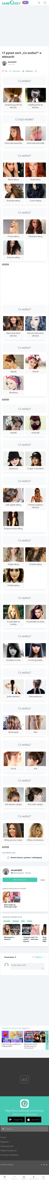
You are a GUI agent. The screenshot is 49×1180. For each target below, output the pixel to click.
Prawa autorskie (6, 1146)
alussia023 (12, 62)
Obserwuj (16, 71)
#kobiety (16, 921)
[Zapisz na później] (36, 71)
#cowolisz (7, 921)
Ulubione (29, 71)
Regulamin (4, 1142)
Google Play (18, 1119)
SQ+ (25, 2)
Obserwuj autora (21, 880)
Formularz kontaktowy (9, 1155)
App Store (35, 1119)
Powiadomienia (33, 1178)
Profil (43, 880)
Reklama (9, 1129)
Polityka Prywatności (8, 1150)
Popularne (14, 1178)
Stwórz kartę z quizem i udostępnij (26, 857)
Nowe (4, 1178)
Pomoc (3, 1137)
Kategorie (24, 1178)
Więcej (43, 1178)
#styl (22, 921)
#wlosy (29, 921)
